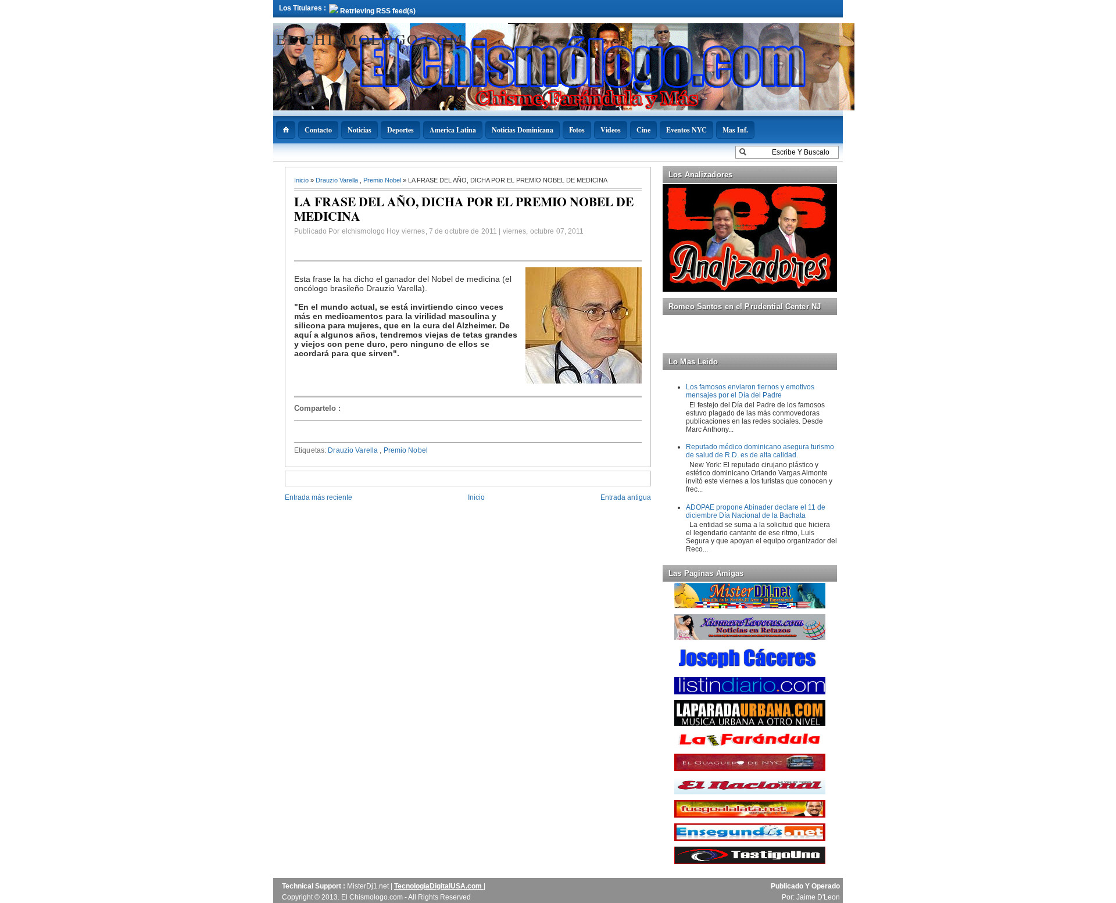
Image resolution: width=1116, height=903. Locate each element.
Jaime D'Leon (818, 897)
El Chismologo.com (370, 39)
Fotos (577, 130)
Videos (610, 130)
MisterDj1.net (369, 886)
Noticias (359, 130)
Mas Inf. (735, 130)
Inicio (302, 180)
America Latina (453, 130)
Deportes (400, 130)
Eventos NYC (686, 130)
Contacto (318, 130)
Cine (643, 130)
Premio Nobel (383, 180)
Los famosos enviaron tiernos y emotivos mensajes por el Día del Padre (750, 391)
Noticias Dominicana (522, 130)
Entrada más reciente (318, 497)
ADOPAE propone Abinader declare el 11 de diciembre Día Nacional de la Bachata (755, 511)
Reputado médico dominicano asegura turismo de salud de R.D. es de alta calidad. (760, 451)
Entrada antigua (625, 497)
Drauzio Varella (338, 180)
